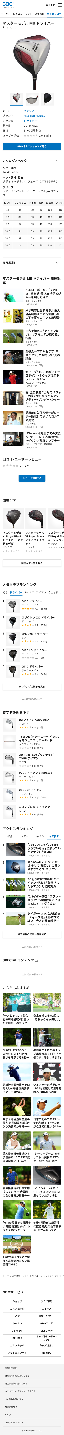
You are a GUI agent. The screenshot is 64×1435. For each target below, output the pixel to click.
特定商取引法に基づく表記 (17, 1375)
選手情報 (39, 13)
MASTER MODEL (34, 115)
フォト (28, 13)
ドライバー (30, 121)
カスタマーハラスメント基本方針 (20, 1391)
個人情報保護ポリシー (15, 1399)
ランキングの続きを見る (32, 686)
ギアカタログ (54, 13)
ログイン (50, 4)
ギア (8, 13)
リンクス (29, 111)
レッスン (17, 13)
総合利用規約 (11, 1367)
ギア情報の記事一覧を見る (32, 934)
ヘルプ (8, 1414)
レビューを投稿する (32, 478)
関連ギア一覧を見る (32, 563)
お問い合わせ (11, 1406)
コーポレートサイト (14, 1422)
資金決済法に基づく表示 (16, 1383)
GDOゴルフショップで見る (32, 146)
